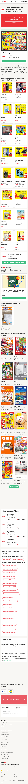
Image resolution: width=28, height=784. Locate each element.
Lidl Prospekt (3, 746)
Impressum (16, 772)
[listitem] (7, 92)
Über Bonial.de (4, 722)
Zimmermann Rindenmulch (9, 583)
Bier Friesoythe (6, 559)
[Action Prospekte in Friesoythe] (4, 691)
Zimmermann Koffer (7, 604)
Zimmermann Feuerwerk (9, 565)
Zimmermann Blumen (8, 622)
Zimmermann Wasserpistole (9, 586)
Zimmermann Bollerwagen (9, 615)
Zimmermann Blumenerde (9, 572)
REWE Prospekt (4, 736)
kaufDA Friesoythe (6, 711)
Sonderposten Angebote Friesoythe (10, 713)
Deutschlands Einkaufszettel (7, 752)
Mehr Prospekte (14, 486)
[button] (14, 46)
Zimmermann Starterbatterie (10, 600)
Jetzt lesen (14, 298)
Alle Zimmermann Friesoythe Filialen (14, 262)
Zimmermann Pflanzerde (8, 579)
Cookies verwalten (18, 776)
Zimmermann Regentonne (9, 576)
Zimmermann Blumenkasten (9, 625)
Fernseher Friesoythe (18, 559)
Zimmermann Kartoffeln (8, 618)
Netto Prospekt (4, 744)
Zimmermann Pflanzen (8, 597)
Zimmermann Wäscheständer (10, 590)
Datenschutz (3, 774)
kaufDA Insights (4, 754)
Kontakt (16, 774)
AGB (2, 776)
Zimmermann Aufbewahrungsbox (11, 593)
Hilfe (2, 772)
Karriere (2, 726)
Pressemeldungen (5, 758)
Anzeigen (24, 4)
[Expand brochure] (14, 41)
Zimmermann (7, 660)
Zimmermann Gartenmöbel (9, 611)
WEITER (14, 23)
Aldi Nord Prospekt (5, 742)
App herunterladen (5, 756)
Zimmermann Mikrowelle (9, 629)
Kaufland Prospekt (5, 734)
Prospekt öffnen (14, 61)
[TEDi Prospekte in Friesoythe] (11, 691)
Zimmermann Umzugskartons (10, 569)
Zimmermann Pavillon (8, 608)
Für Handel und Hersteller (6, 724)
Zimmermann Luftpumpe (9, 632)
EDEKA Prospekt (4, 732)
